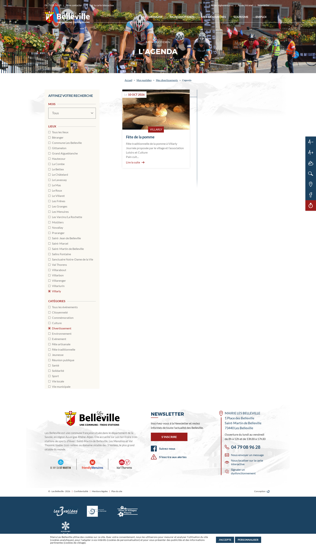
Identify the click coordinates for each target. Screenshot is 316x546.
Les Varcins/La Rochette (67, 217)
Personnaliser (248, 539)
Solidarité (58, 370)
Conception (260, 491)
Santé (55, 365)
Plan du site (116, 491)
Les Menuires (60, 211)
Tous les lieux (60, 132)
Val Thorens (59, 264)
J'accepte (225, 539)
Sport (55, 376)
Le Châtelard (60, 174)
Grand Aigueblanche (65, 153)
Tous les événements (65, 307)
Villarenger (59, 280)
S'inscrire (169, 437)
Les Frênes (58, 201)
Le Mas (56, 185)
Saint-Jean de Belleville (66, 238)
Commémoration (63, 317)
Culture (57, 323)
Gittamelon (59, 148)
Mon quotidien (182, 16)
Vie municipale (61, 386)
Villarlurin (58, 286)
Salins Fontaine (61, 254)
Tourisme (240, 16)
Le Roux (57, 190)
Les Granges (59, 206)
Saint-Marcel (60, 243)
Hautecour (58, 158)
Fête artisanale (61, 344)
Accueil (128, 80)
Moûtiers (58, 222)
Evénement (59, 339)
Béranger (57, 137)
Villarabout (59, 270)
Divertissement (61, 328)
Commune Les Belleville (67, 142)
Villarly (56, 291)
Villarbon (58, 275)
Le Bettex (58, 169)
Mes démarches (214, 16)
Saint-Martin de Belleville (68, 248)
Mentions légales (100, 491)
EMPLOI (261, 16)
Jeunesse (57, 354)
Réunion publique (63, 360)
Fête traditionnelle (63, 349)
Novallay (57, 227)
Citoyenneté (60, 312)
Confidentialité (81, 491)
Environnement (62, 333)
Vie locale (58, 381)
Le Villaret (58, 195)
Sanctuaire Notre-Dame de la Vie (72, 259)
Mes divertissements (167, 80)
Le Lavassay (59, 180)
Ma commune (152, 16)
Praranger (58, 233)
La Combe (58, 164)
